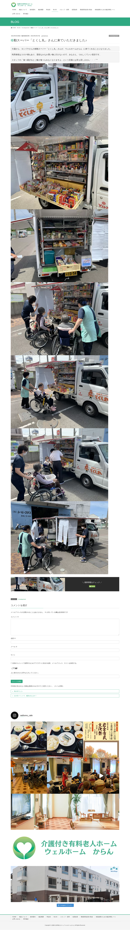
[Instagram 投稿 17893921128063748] (101, 848)
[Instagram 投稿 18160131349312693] (65, 848)
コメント (15, 617)
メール (14, 646)
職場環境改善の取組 (87, 917)
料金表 (49, 917)
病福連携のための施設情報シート (106, 917)
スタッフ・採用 (65, 917)
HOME (14, 917)
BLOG (55, 917)
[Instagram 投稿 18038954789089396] (101, 812)
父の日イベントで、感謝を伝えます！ (25, 696)
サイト (13, 655)
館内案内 (32, 917)
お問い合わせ (16, 919)
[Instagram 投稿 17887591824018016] (29, 848)
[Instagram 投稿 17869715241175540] (101, 884)
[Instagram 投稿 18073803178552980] (65, 812)
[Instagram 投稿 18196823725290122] (65, 884)
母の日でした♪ (18, 691)
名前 (13, 638)
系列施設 (26, 919)
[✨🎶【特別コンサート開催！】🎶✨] (101, 776)
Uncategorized (114, 35)
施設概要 (41, 917)
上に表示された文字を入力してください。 (25, 673)
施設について (23, 917)
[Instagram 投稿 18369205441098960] (29, 884)
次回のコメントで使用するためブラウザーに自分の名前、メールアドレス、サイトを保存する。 (45, 663)
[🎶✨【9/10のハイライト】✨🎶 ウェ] (65, 776)
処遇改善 (75, 917)
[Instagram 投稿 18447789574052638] (29, 812)
